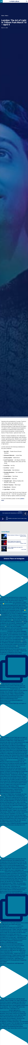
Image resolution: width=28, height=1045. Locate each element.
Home (2, 15)
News (6, 15)
